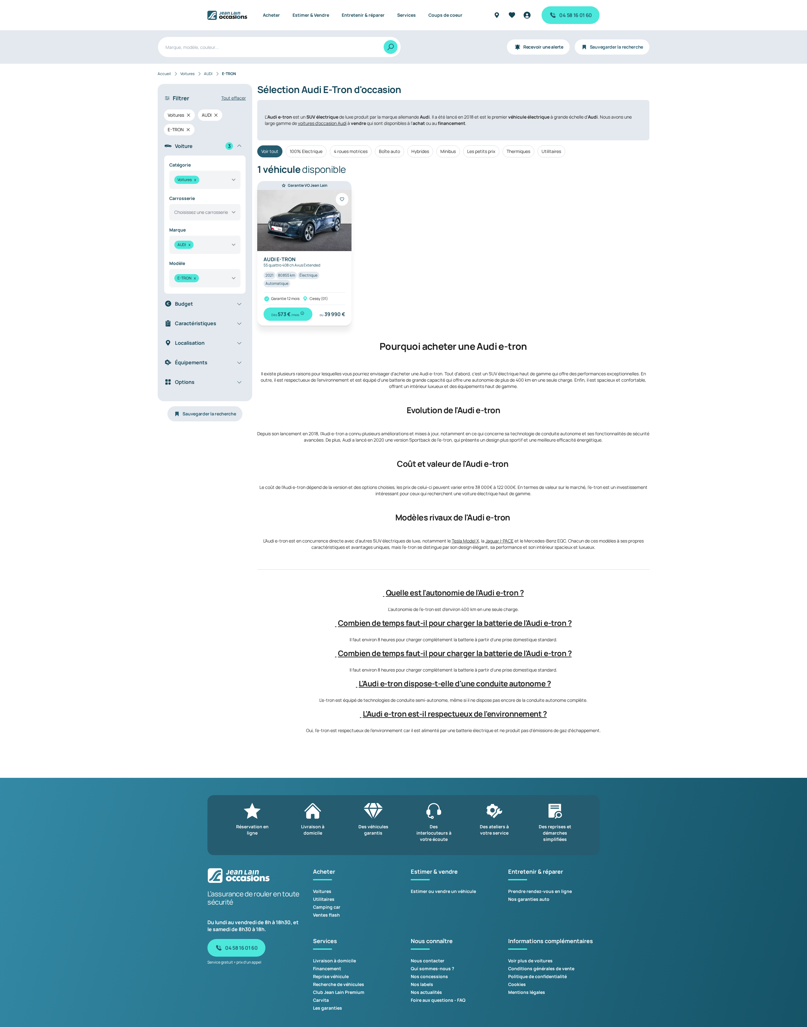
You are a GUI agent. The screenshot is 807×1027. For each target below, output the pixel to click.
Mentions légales (526, 992)
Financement (327, 968)
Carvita (321, 1000)
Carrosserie (182, 198)
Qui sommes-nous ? (432, 968)
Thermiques (518, 151)
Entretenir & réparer (363, 15)
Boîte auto (389, 151)
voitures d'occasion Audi (322, 123)
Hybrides (420, 151)
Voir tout (269, 151)
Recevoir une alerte (543, 47)
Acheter (271, 15)
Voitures (322, 891)
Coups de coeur (445, 15)
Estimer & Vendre (311, 15)
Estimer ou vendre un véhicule (443, 891)
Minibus (448, 151)
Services (406, 15)
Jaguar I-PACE (499, 541)
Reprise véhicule (331, 976)
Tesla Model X (465, 541)
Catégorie (180, 165)
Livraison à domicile (334, 961)
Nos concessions (429, 976)
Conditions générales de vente (541, 968)
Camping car (326, 907)
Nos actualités (426, 992)
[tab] (453, 593)
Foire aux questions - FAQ (438, 1000)
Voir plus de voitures (530, 961)
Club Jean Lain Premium (338, 992)
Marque (177, 230)
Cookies (517, 984)
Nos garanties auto (528, 899)
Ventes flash (326, 915)
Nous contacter (427, 961)
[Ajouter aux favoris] (342, 199)
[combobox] (205, 180)
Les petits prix (481, 151)
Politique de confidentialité (537, 976)
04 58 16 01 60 (575, 15)
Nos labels (422, 984)
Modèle (177, 263)
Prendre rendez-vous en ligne (540, 891)
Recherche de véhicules (338, 984)
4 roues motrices (351, 151)
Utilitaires (551, 151)
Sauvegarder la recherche (616, 47)
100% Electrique (306, 151)
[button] (384, 593)
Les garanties (327, 1008)
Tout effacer (233, 98)
